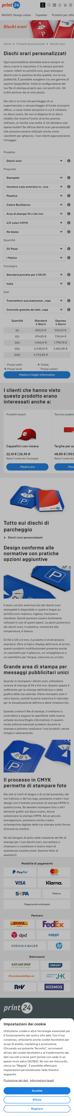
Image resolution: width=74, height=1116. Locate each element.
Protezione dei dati (16, 1080)
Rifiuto (37, 1100)
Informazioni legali (42, 1080)
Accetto (37, 1091)
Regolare (37, 1109)
